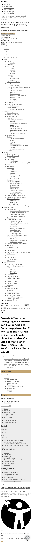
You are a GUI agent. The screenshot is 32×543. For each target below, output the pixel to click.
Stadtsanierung (11, 209)
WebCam (6, 49)
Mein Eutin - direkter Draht (11, 58)
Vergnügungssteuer (16, 194)
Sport (8, 268)
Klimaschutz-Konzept (16, 90)
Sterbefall (13, 173)
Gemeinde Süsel (5, 35)
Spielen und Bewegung (13, 278)
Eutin (11, 77)
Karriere (9, 137)
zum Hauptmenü (9, 8)
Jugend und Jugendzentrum (15, 264)
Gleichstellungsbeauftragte (15, 120)
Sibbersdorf (13, 71)
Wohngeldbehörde (9, 458)
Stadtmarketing (11, 250)
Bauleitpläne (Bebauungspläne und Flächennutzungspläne (17, 236)
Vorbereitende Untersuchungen (19, 211)
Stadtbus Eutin (14, 106)
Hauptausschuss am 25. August (15, 487)
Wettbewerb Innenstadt (17, 214)
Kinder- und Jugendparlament (15, 266)
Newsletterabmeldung (13, 295)
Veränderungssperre (16, 242)
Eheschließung (14, 171)
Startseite (3, 309)
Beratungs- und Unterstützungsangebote (17, 132)
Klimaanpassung (15, 94)
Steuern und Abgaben (13, 182)
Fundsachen (10, 164)
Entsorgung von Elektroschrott (16, 195)
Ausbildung (13, 142)
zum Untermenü (8, 9)
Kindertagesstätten (12, 276)
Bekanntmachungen (13, 114)
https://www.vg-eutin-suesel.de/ (16, 445)
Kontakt (6, 409)
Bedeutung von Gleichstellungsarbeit (16, 127)
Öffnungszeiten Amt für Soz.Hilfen (13, 460)
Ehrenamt (10, 285)
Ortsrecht (10, 65)
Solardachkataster (15, 97)
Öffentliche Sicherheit (13, 199)
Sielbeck (12, 73)
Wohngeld (10, 180)
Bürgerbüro (10, 166)
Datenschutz (10, 102)
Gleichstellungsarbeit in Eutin (18, 130)
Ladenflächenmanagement (15, 297)
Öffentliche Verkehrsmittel (14, 104)
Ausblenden (4, 33)
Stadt (5, 59)
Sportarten (13, 271)
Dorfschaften (11, 66)
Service (6, 152)
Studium (12, 140)
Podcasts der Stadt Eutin (17, 109)
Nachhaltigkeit (14, 101)
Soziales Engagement (13, 299)
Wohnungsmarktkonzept (17, 233)
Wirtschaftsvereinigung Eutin (12, 481)
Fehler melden (8, 417)
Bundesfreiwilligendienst (17, 149)
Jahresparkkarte (14, 200)
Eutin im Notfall (11, 159)
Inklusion (12, 63)
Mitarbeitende (11, 135)
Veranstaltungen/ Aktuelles (18, 96)
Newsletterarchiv (12, 292)
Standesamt (10, 168)
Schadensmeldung (12, 204)
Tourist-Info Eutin (9, 477)
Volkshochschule (12, 281)
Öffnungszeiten (11, 154)
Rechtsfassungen (15, 238)
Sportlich (12, 269)
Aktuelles (12, 121)
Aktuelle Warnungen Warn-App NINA (20, 163)
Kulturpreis (13, 259)
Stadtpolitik (10, 61)
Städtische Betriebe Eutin (11, 474)
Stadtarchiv (7, 465)
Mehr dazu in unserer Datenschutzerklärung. (15, 30)
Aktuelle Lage (14, 161)
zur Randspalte (8, 6)
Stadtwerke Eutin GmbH (11, 472)
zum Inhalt (7, 4)
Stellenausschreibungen (17, 139)
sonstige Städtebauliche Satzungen (17, 244)
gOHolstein (13, 99)
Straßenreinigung (15, 185)
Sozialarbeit (10, 274)
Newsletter (10, 290)
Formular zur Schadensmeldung (19, 206)
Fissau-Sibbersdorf (15, 78)
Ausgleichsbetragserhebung (18, 213)
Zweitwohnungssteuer (16, 190)
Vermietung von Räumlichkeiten (16, 197)
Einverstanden (11, 33)
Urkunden (13, 176)
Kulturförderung (11, 257)
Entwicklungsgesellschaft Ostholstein (14, 479)
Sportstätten (13, 273)
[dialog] (16, 537)
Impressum (7, 411)
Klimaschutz (10, 89)
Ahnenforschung (15, 175)
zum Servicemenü (9, 11)
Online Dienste (11, 157)
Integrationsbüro (9, 463)
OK (2, 541)
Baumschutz (10, 245)
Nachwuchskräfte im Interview (19, 145)
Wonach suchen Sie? (7, 42)
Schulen (9, 280)
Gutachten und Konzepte (14, 219)
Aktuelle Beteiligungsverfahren (19, 240)
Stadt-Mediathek (11, 108)
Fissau (12, 68)
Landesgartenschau (12, 247)
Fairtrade (9, 83)
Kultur (5, 256)
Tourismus (7, 249)
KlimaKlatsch (13, 92)
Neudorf (12, 70)
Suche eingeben (5, 305)
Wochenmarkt (11, 254)
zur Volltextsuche (9, 13)
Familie (6, 262)
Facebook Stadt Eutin (10, 420)
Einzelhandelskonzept (16, 221)
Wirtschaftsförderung (13, 288)
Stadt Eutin (10, 309)
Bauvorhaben (11, 218)
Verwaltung (10, 118)
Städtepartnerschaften (13, 82)
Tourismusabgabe (15, 192)
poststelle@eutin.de (11, 444)
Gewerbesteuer (14, 187)
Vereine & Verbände (13, 283)
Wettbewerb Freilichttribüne (18, 216)
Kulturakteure (11, 261)
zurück (9, 406)
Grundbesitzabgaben (16, 183)
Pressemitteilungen (12, 113)
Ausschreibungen (12, 116)
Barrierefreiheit (8, 414)
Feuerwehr (10, 75)
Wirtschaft (7, 287)
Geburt (12, 170)
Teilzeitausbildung (15, 144)
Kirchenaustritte (14, 178)
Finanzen (9, 151)
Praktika (12, 147)
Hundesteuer (14, 188)
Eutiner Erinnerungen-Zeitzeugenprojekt (18, 252)
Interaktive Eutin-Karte (10, 300)
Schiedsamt (13, 202)
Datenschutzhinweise (10, 412)
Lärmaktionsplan (15, 230)
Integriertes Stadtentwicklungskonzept (17, 227)
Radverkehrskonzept (16, 231)
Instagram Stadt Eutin (10, 422)
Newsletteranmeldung (13, 293)
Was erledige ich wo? (13, 156)
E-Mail (7, 403)
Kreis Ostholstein (9, 476)
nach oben (4, 406)
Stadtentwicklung (9, 207)
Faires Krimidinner (15, 85)
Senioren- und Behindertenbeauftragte (18, 87)
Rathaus (6, 111)
